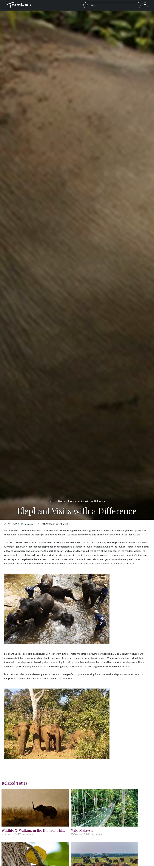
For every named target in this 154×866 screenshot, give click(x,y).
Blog (60, 501)
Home (51, 501)
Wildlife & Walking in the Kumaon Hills (33, 830)
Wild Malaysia (82, 830)
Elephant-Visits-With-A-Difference (86, 501)
